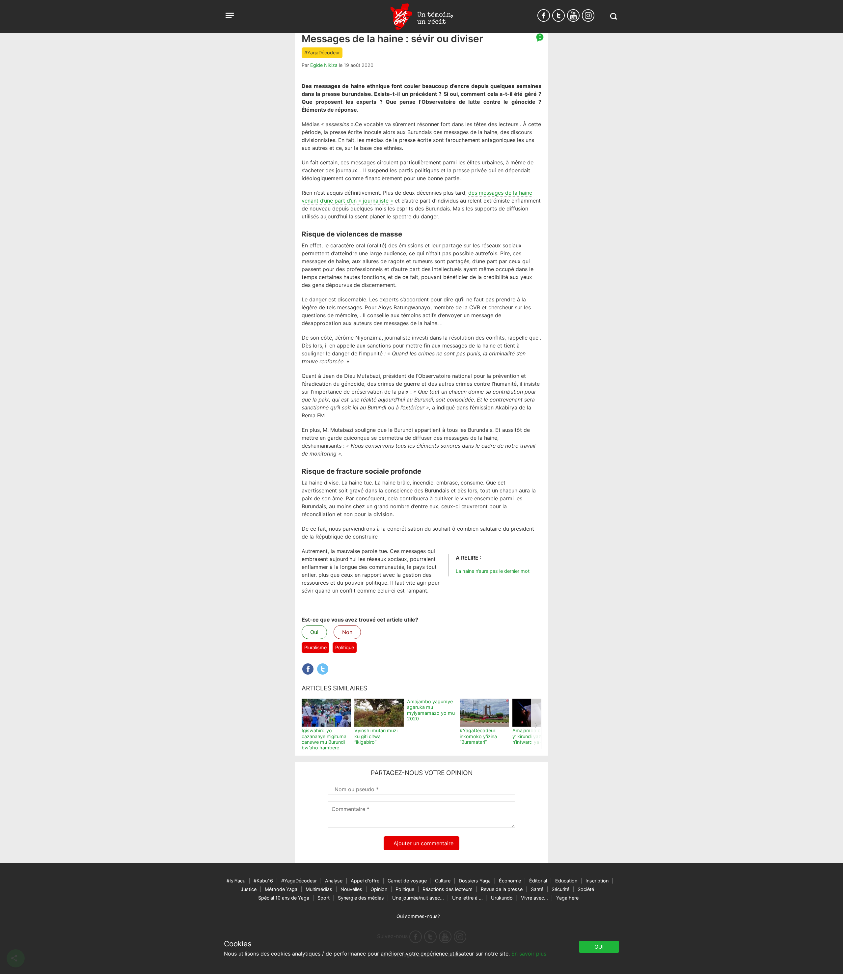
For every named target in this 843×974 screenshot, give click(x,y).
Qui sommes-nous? (418, 916)
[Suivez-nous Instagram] (588, 15)
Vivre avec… (534, 898)
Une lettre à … (467, 898)
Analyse (333, 880)
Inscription (597, 880)
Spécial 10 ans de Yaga (283, 898)
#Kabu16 (263, 880)
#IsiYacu (236, 880)
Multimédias (319, 889)
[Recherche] (613, 16)
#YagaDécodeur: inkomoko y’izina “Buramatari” (478, 736)
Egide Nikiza (324, 65)
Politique (344, 647)
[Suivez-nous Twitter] (558, 15)
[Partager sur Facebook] (308, 669)
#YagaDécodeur (322, 52)
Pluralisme (315, 647)
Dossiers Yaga (475, 880)
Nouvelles (351, 889)
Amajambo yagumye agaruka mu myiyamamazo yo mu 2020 (431, 710)
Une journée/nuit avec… (418, 898)
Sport (323, 898)
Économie (510, 880)
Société (586, 889)
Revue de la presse (502, 889)
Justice (249, 889)
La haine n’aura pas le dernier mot (493, 571)
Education (566, 880)
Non (347, 632)
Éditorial (538, 880)
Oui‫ (599, 946)
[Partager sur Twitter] (322, 669)
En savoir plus (528, 953)
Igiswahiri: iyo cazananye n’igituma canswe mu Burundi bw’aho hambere (324, 739)
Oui (314, 632)
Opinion (378, 889)
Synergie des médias (361, 898)
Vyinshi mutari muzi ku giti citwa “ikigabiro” (375, 736)
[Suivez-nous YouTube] (573, 15)
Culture (442, 880)
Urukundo (502, 898)
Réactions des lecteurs (447, 889)
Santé (537, 889)
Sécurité (560, 889)
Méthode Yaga (281, 889)
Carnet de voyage (407, 880)
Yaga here (567, 898)
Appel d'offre (365, 880)
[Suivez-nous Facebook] (543, 15)
